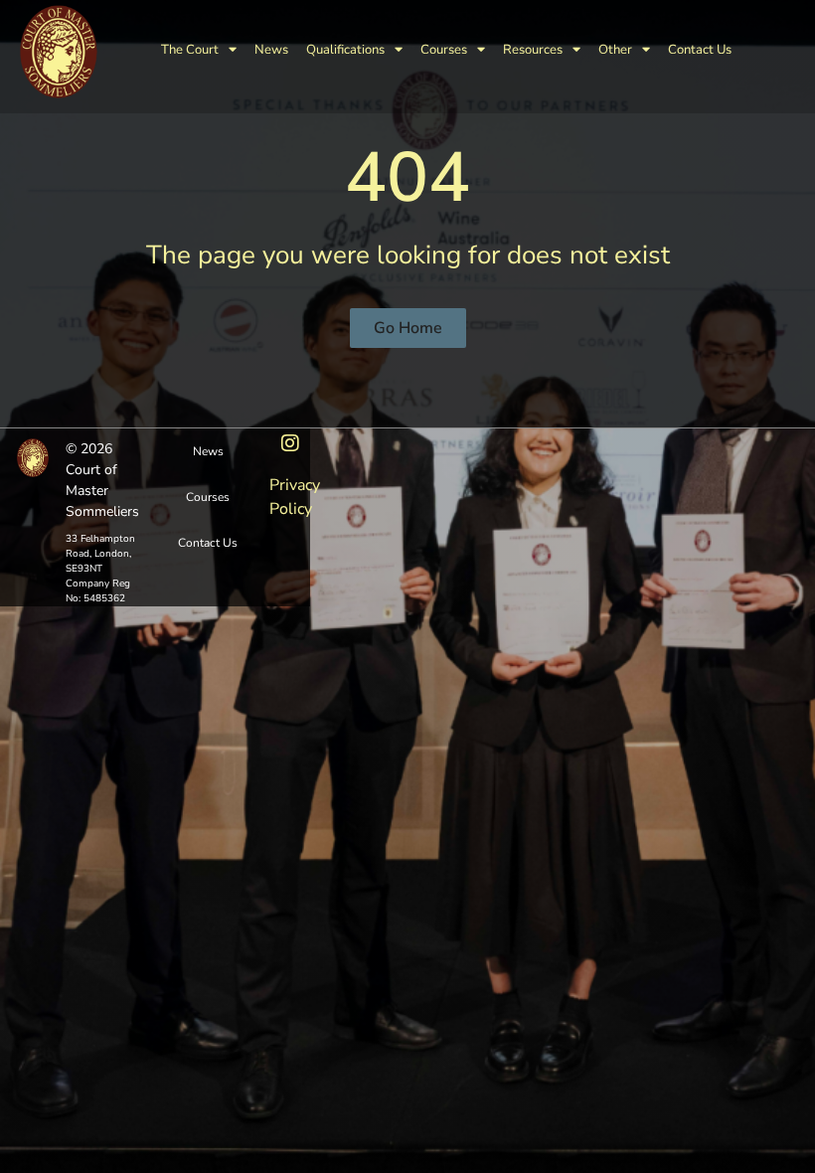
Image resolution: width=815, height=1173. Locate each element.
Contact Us (700, 50)
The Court (190, 50)
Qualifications (345, 50)
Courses (443, 50)
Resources (533, 50)
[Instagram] (290, 443)
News (271, 50)
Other (615, 50)
